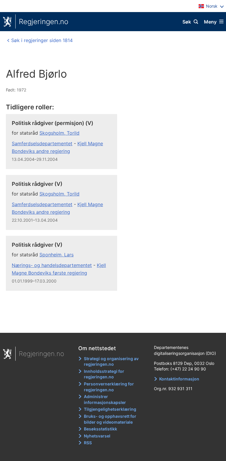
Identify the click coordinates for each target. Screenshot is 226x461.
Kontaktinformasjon (179, 378)
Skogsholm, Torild (59, 133)
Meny (210, 22)
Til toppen (110, 324)
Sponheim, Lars (56, 255)
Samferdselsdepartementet (42, 143)
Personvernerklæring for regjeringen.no (109, 386)
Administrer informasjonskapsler (105, 399)
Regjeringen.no (43, 21)
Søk (186, 22)
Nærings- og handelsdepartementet (52, 265)
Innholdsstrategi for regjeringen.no (104, 374)
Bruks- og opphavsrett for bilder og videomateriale (110, 419)
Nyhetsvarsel (97, 435)
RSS (88, 442)
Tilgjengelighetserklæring (110, 409)
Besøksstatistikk (100, 428)
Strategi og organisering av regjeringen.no (111, 361)
